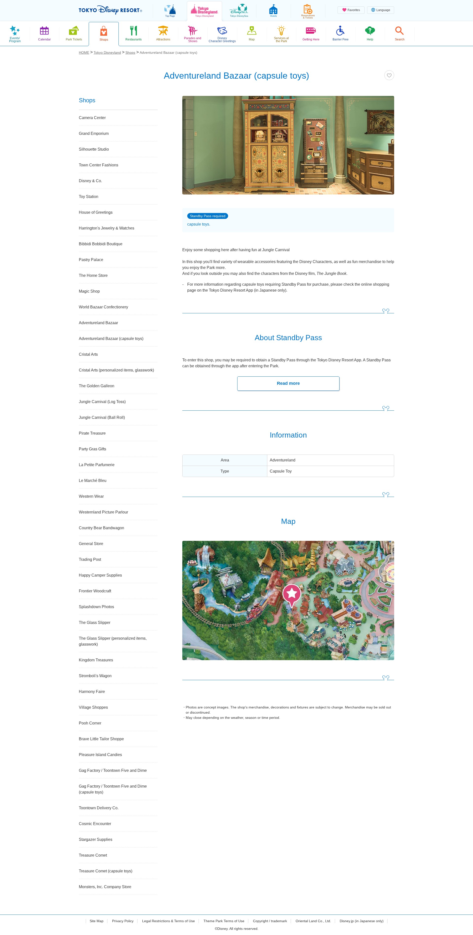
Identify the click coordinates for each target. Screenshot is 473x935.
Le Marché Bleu (92, 480)
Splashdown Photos (96, 607)
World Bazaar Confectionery (103, 307)
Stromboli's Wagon (95, 676)
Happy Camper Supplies (100, 575)
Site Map (96, 921)
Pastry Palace (91, 260)
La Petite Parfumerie (97, 465)
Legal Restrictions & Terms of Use (168, 921)
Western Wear (91, 496)
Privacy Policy (123, 921)
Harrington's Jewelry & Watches (106, 228)
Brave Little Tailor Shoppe (101, 739)
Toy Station (88, 196)
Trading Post (90, 559)
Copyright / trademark (270, 921)
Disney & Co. (90, 181)
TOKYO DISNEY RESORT (110, 10)
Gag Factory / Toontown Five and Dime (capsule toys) (113, 789)
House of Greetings (96, 212)
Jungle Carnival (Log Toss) (102, 402)
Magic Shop (89, 291)
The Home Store (93, 275)
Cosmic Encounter (95, 824)
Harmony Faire (92, 691)
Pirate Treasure (92, 433)
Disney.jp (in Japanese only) (362, 921)
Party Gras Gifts (92, 449)
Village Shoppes (93, 707)
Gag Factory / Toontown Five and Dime (113, 770)
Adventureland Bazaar (98, 323)
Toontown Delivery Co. (98, 808)
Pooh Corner (90, 723)
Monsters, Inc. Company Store (105, 887)
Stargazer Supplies (95, 839)
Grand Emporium (94, 133)
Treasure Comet (93, 855)
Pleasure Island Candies (100, 755)
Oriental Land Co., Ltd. (313, 921)
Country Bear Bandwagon (101, 528)
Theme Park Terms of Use (223, 921)
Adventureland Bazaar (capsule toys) (111, 338)
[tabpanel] (288, 148)
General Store (91, 544)
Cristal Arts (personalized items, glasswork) (116, 370)
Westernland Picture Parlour (103, 512)
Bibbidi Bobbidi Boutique (100, 244)
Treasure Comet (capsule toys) (105, 871)
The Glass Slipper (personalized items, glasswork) (113, 641)
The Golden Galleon (96, 386)
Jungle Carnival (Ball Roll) (102, 417)
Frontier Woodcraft (95, 591)
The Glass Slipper (94, 622)
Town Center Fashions (98, 165)
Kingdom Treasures (96, 660)
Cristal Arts (88, 354)
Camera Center (92, 118)
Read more (288, 383)
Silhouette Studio (94, 149)
